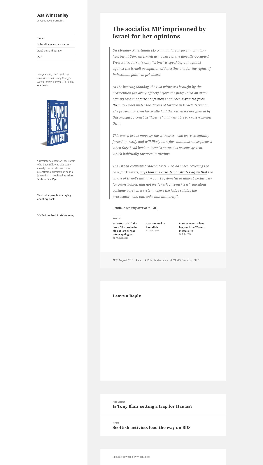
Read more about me (49, 50)
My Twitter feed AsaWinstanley (55, 215)
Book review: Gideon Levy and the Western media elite (192, 227)
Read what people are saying (54, 195)
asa (140, 260)
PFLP (196, 260)
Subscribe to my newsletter (53, 44)
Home (40, 38)
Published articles (157, 260)
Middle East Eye (46, 179)
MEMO (177, 260)
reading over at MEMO (141, 208)
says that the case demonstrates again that (173, 172)
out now (42, 85)
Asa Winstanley (52, 15)
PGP (39, 57)
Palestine (187, 260)
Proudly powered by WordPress (131, 456)
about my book (45, 199)
